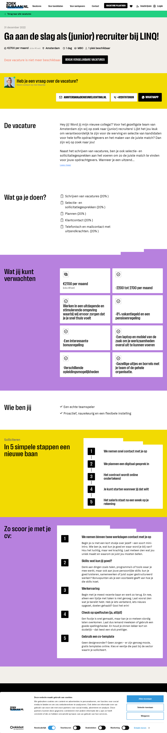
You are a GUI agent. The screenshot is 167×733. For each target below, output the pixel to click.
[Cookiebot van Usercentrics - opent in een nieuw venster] (16, 728)
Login (160, 6)
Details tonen (140, 728)
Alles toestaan (145, 699)
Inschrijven (146, 6)
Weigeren (145, 716)
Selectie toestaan (145, 707)
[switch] (76, 728)
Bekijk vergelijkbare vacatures (85, 59)
